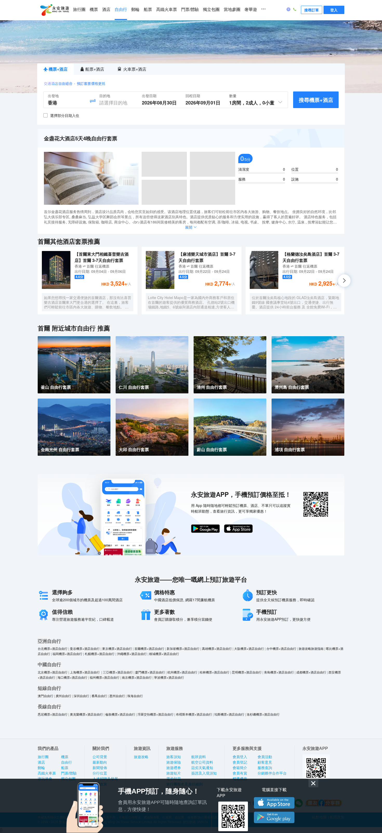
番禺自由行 (99, 695)
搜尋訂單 (311, 9)
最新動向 (100, 762)
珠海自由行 (135, 695)
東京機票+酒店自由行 (117, 648)
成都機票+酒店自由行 (311, 672)
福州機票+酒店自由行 (105, 677)
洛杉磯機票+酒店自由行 (263, 714)
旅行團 (79, 9)
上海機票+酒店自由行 (85, 672)
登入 (334, 9)
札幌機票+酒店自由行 (100, 653)
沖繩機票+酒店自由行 (132, 653)
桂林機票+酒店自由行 (214, 672)
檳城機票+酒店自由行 (164, 653)
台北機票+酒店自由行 (53, 648)
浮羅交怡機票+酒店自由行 (155, 714)
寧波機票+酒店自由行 (169, 677)
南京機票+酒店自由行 (137, 677)
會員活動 (265, 757)
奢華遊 (251, 9)
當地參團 (232, 9)
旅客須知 (173, 757)
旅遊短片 (173, 773)
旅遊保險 (173, 762)
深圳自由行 (81, 695)
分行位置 (100, 773)
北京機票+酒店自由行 (53, 672)
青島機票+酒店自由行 (279, 672)
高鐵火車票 (166, 9)
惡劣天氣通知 (202, 768)
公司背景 (100, 757)
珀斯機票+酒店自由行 (229, 714)
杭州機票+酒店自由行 (182, 672)
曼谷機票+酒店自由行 (85, 648)
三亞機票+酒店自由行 (118, 672)
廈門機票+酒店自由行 (150, 672)
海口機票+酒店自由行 (72, 677)
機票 (94, 9)
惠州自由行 (117, 695)
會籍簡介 (240, 768)
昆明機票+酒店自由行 (247, 672)
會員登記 (240, 762)
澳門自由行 (45, 695)
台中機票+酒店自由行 (281, 648)
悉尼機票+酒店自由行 (53, 714)
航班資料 (198, 757)
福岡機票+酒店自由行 (67, 653)
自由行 (121, 9)
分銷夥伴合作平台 (272, 773)
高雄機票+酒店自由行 (217, 648)
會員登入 (240, 757)
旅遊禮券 (173, 768)
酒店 (106, 9)
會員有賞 (240, 773)
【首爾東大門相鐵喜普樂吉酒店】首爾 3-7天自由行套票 (102, 257)
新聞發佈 (100, 768)
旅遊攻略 (141, 757)
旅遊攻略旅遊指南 (311, 648)
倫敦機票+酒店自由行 (120, 714)
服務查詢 (265, 768)
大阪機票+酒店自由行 (249, 648)
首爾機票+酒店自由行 (149, 648)
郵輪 (135, 9)
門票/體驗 (190, 9)
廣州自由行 (63, 695)
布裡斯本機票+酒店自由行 (194, 714)
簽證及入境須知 (204, 773)
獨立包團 (211, 9)
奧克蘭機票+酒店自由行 (86, 714)
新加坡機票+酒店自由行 (183, 648)
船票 (148, 9)
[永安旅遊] (54, 10)
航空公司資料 (202, 762)
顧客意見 (265, 762)
